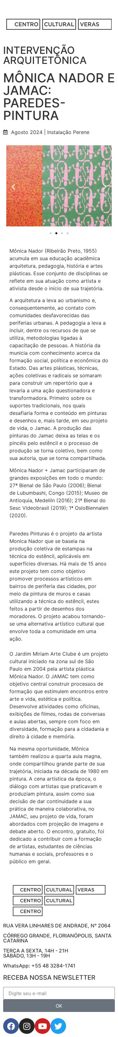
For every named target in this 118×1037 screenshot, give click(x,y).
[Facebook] (11, 1026)
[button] (13, 187)
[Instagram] (27, 1026)
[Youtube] (42, 1026)
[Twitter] (58, 1026)
